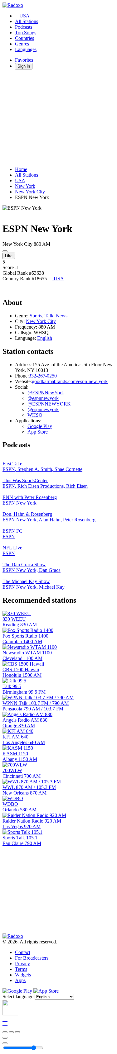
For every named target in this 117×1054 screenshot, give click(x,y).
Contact (22, 952)
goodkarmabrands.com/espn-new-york (70, 381)
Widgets (23, 974)
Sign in (23, 66)
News (61, 315)
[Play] (11, 1032)
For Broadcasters (31, 958)
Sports (36, 315)
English (44, 338)
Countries (24, 38)
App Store (37, 431)
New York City (30, 191)
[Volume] (4, 1043)
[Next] (17, 1032)
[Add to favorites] (4, 1038)
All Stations (26, 21)
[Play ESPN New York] (4, 251)
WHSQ (34, 415)
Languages (26, 49)
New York (25, 186)
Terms (21, 969)
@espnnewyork (43, 398)
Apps (20, 980)
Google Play (39, 426)
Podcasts (23, 27)
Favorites (24, 60)
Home (21, 169)
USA (24, 15)
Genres (22, 43)
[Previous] (4, 1032)
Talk (49, 315)
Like (8, 256)
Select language (17, 996)
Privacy (22, 963)
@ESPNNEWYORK (49, 403)
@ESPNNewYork (45, 392)
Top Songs (25, 32)
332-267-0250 (43, 375)
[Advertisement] (58, 118)
